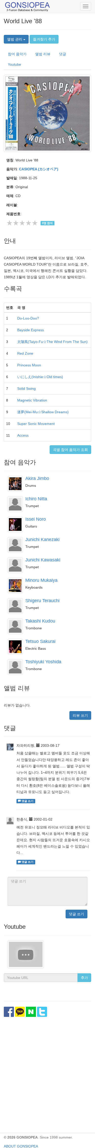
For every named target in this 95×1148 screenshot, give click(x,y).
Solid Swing (26, 388)
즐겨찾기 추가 (44, 39)
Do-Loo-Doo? (28, 318)
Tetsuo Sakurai (40, 641)
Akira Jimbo (37, 478)
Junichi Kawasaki (42, 559)
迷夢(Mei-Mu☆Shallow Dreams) (43, 412)
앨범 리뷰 (42, 54)
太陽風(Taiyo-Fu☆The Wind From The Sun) (52, 342)
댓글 (62, 54)
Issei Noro (35, 519)
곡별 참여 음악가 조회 (70, 450)
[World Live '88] (47, 113)
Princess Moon (29, 365)
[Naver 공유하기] (31, 1012)
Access (23, 435)
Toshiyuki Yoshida (43, 661)
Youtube (14, 64)
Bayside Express (30, 330)
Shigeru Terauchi (42, 600)
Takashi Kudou (40, 621)
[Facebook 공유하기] (9, 1012)
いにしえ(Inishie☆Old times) (40, 377)
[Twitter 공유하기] (42, 1012)
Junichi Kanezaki (42, 539)
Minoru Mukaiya (41, 580)
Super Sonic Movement (36, 424)
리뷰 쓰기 (80, 715)
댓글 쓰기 (76, 914)
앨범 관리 (15, 39)
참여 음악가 (17, 54)
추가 (84, 978)
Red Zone (25, 353)
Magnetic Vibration (32, 400)
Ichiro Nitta (36, 498)
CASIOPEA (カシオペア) (38, 169)
